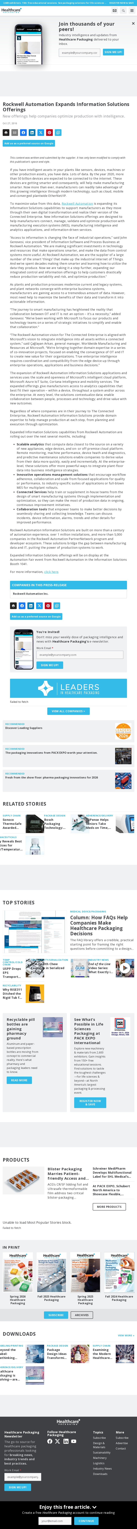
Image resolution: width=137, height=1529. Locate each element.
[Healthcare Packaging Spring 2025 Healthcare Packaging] (85, 1272)
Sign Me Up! (113, 52)
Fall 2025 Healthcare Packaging (51, 1298)
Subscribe (56, 1315)
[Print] (6, 132)
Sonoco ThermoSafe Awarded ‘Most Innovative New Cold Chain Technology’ (12, 824)
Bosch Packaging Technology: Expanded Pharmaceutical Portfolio (56, 824)
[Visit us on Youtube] (73, 1441)
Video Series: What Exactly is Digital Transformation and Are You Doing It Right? (100, 968)
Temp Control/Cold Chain (13, 962)
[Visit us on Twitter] (58, 1441)
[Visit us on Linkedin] (65, 1441)
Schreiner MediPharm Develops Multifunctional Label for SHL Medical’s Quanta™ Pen (112, 1173)
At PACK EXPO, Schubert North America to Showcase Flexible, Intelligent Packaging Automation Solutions (111, 1190)
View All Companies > (68, 711)
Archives (82, 1315)
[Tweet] (40, 132)
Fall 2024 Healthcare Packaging (119, 1298)
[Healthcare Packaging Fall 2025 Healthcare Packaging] (51, 1272)
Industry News (98, 959)
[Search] (123, 10)
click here (51, 572)
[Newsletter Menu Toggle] (114, 10)
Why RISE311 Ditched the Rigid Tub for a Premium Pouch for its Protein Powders (13, 994)
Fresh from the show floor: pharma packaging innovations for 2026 (51, 777)
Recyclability (12, 985)
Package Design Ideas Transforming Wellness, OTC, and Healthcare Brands (57, 1354)
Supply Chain (11, 815)
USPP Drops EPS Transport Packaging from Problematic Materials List (12, 973)
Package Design (54, 815)
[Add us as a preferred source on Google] (58, 132)
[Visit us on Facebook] (49, 1441)
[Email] (14, 132)
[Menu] (132, 10)
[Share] (23, 132)
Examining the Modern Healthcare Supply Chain (102, 1354)
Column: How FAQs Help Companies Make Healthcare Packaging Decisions (99, 925)
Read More (19, 1080)
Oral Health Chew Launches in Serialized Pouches (47, 968)
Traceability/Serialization (49, 959)
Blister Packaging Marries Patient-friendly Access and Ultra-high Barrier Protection (67, 1174)
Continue (86, 1521)
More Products (109, 1207)
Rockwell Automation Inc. (30, 593)
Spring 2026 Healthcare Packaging (18, 1300)
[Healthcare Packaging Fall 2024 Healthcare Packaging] (119, 1272)
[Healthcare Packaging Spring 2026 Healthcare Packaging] (18, 1272)
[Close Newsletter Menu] (133, 23)
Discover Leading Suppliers (23, 728)
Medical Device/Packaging (88, 911)
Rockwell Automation (77, 204)
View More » (126, 1335)
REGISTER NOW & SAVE (90, 1102)
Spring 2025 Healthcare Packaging (85, 1300)
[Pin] (49, 132)
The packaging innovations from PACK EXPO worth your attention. (51, 752)
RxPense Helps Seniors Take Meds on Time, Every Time (97, 824)
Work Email (44, 648)
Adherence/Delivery (99, 815)
